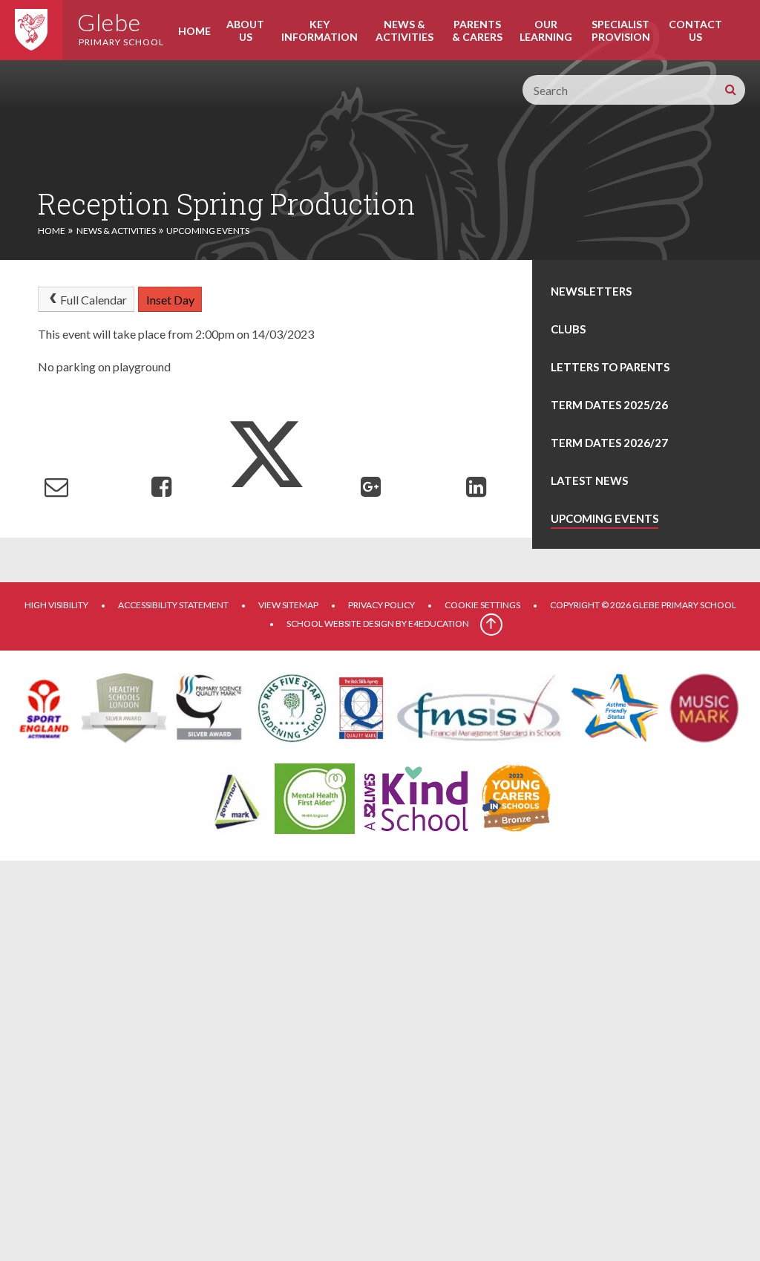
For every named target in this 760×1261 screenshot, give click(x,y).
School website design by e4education (377, 623)
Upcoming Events (207, 230)
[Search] (730, 90)
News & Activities (116, 230)
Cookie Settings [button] (482, 604)
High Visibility (56, 604)
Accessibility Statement (173, 604)
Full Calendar (93, 300)
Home (51, 230)
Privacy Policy (381, 604)
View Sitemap (288, 604)
